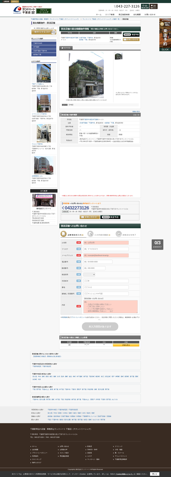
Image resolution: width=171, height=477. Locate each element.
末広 (102, 376)
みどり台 (115, 399)
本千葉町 (76, 38)
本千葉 (61, 389)
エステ (89, 456)
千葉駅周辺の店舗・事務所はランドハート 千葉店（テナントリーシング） (61, 429)
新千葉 (132, 376)
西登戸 (79, 389)
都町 (66, 376)
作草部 (98, 399)
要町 (136, 376)
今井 (39, 379)
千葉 (86, 39)
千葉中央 (90, 38)
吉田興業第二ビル (37, 176)
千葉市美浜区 (46, 366)
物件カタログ (36, 462)
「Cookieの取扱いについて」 (124, 474)
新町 (122, 376)
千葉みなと (45, 389)
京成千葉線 (82, 38)
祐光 (70, 376)
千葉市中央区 (69, 38)
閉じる (154, 474)
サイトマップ (36, 459)
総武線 (81, 39)
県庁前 (107, 389)
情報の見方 (136, 111)
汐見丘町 (108, 376)
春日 (51, 376)
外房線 (78, 416)
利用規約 (65, 317)
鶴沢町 (98, 376)
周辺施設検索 (64, 456)
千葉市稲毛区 (37, 366)
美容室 (89, 453)
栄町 (43, 376)
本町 (74, 376)
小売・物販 (118, 449)
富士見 (35, 376)
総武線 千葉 (37, 54)
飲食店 (89, 446)
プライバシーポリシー (78, 317)
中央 (39, 376)
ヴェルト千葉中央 (37, 144)
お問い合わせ (64, 446)
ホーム (34, 446)
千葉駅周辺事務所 (121, 459)
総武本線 (57, 416)
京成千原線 (102, 416)
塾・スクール (119, 453)
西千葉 (38, 389)
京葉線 (109, 416)
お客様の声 (63, 449)
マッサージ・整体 (93, 459)
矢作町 (35, 379)
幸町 (93, 413)
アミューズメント (121, 456)
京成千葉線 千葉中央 (40, 51)
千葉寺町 (92, 376)
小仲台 (65, 413)
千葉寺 (73, 389)
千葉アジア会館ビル (38, 84)
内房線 (72, 416)
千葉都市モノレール (89, 416)
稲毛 (85, 419)
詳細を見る (126, 345)
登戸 (113, 376)
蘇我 (51, 389)
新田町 (127, 376)
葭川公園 (101, 389)
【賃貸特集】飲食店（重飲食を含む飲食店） (47, 356)
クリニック (118, 446)
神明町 (117, 376)
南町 (54, 376)
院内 (62, 376)
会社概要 (35, 449)
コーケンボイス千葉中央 (39, 114)
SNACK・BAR (92, 449)
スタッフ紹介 (64, 453)
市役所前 (90, 389)
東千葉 (85, 376)
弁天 (58, 376)
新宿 (47, 376)
